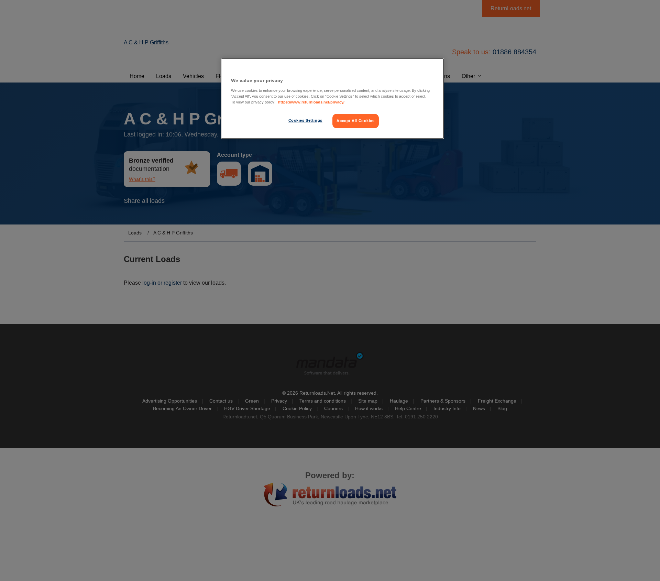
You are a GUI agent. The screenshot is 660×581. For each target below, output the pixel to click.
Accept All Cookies (355, 121)
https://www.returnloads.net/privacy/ (311, 102)
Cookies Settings (305, 120)
